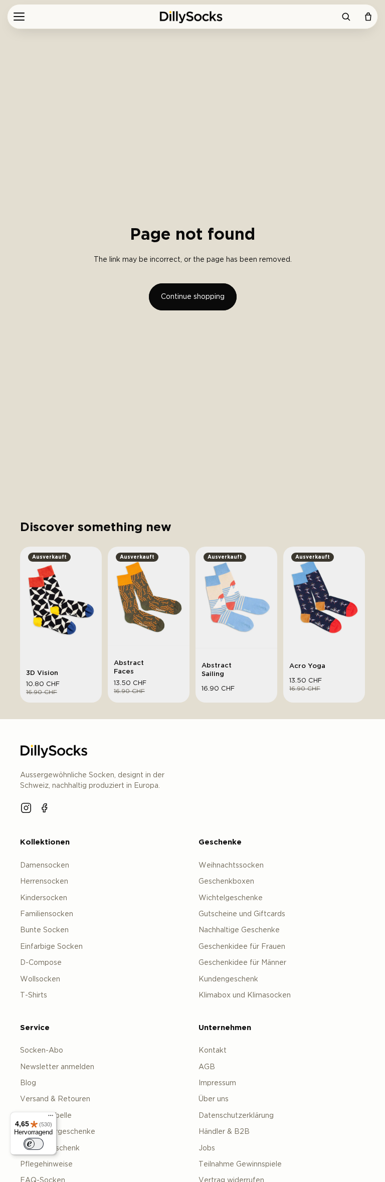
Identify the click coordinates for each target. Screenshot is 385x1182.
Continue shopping (193, 296)
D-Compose (41, 962)
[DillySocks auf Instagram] (26, 808)
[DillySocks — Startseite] (55, 750)
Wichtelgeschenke (231, 898)
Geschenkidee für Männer (242, 962)
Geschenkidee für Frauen (242, 946)
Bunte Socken (44, 930)
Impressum (217, 1083)
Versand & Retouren (55, 1099)
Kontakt (213, 1050)
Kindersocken (43, 898)
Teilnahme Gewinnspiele (240, 1164)
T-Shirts (33, 995)
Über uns (214, 1099)
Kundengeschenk (228, 979)
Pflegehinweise (46, 1164)
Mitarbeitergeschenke (57, 1131)
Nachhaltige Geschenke (239, 930)
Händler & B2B (224, 1131)
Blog (28, 1083)
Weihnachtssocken (231, 865)
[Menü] (19, 16)
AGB (207, 1067)
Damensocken (44, 865)
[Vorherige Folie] (31, 601)
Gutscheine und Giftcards (242, 914)
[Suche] (345, 16)
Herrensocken (44, 881)
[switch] (34, 1144)
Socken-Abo (41, 1050)
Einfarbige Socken (51, 946)
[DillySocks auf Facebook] (45, 808)
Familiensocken (46, 914)
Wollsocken (40, 979)
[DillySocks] (192, 17)
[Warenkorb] (367, 16)
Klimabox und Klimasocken (245, 995)
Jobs (207, 1148)
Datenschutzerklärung (236, 1115)
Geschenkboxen (226, 881)
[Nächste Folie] (91, 601)
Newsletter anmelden (57, 1067)
